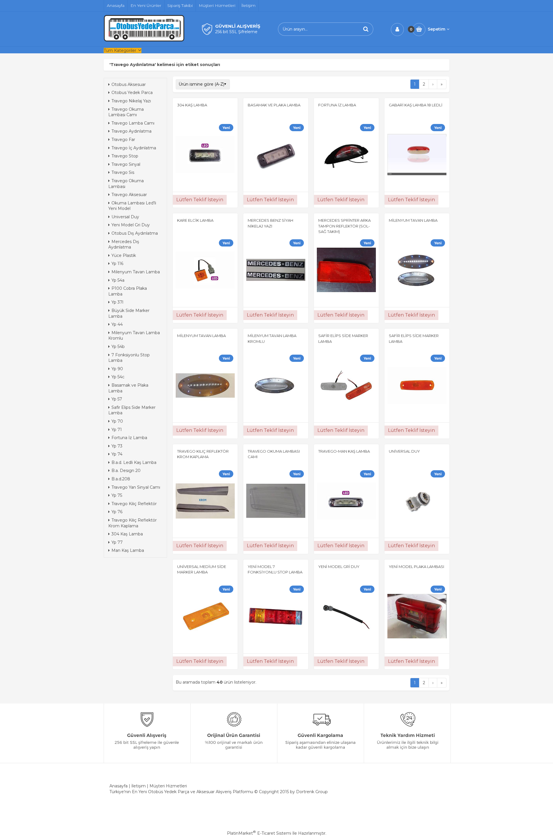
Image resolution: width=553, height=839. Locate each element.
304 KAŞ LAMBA (192, 105)
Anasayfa (118, 786)
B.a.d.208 (120, 478)
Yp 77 (117, 542)
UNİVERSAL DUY (404, 451)
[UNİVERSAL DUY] (416, 501)
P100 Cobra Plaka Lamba (127, 291)
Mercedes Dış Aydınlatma (123, 244)
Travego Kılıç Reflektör (134, 503)
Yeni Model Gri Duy (130, 224)
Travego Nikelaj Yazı (131, 101)
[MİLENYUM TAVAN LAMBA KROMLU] (275, 386)
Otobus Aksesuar (128, 84)
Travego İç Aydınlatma (133, 148)
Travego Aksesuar (129, 194)
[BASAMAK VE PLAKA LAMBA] (275, 155)
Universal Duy (125, 216)
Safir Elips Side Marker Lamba (132, 410)
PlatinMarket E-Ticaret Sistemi (259, 833)
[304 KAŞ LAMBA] (205, 155)
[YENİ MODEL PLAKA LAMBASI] (416, 617)
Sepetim (436, 29)
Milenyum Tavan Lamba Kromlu (134, 335)
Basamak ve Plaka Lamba (128, 388)
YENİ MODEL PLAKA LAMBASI (416, 566)
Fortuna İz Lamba (129, 437)
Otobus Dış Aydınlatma (134, 233)
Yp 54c (117, 376)
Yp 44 (117, 324)
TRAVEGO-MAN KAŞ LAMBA (344, 451)
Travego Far (123, 139)
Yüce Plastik (123, 255)
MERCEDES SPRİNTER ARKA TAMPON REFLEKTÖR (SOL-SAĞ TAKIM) (344, 226)
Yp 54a (117, 280)
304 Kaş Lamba (127, 534)
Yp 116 (117, 263)
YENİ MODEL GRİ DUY (338, 566)
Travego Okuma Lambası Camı (126, 112)
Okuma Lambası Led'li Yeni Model (132, 205)
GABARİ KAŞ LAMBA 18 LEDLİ (415, 105)
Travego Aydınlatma (131, 131)
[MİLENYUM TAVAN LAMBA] (416, 270)
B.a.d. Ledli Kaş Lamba (133, 462)
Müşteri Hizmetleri (168, 786)
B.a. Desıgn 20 (126, 470)
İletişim (138, 786)
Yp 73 (116, 446)
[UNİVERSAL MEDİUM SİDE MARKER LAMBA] (205, 617)
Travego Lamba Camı (132, 123)
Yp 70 (117, 421)
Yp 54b (118, 346)
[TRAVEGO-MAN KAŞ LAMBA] (346, 501)
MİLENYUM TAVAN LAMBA (413, 220)
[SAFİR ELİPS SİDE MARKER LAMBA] (346, 386)
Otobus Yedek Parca (132, 92)
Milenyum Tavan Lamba (135, 271)
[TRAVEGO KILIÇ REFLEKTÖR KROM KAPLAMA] (205, 501)
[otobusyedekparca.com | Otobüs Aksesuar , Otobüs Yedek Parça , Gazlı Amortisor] (144, 40)
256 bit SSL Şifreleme (236, 31)
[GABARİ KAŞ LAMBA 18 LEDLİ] (416, 155)
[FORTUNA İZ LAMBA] (346, 155)
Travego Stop (124, 156)
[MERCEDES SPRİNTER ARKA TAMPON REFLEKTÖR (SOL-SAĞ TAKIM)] (346, 270)
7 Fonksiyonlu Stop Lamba (129, 357)
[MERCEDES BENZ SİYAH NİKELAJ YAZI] (275, 270)
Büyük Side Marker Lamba (128, 313)
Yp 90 (117, 368)
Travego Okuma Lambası (126, 183)
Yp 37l (117, 302)
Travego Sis (122, 172)
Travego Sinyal (125, 164)
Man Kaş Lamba (127, 550)
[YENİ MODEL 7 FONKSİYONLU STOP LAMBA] (275, 617)
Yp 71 (116, 429)
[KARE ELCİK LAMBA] (205, 270)
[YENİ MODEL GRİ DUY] (346, 617)
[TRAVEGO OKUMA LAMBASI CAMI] (275, 501)
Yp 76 (116, 511)
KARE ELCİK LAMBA (195, 220)
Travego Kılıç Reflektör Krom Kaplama (132, 523)
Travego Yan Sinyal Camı (135, 487)
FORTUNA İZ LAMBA (337, 105)
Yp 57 (116, 399)
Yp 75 (116, 495)
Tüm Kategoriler (120, 50)
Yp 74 (116, 454)
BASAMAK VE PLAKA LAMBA (274, 105)
